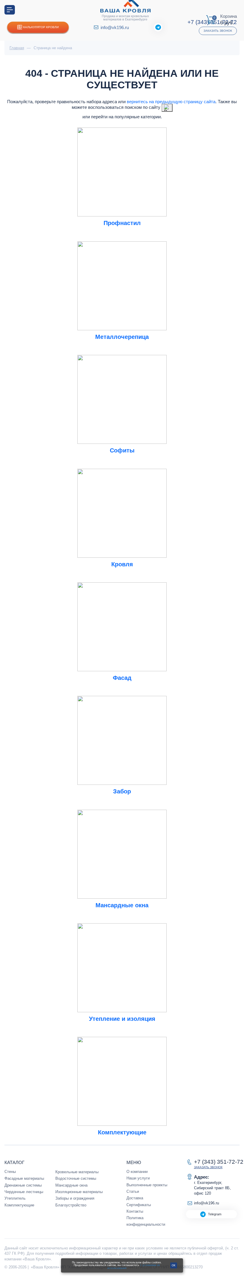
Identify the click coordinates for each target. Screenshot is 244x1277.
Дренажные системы (23, 1185)
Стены (10, 1171)
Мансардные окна (71, 1185)
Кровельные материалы (76, 1172)
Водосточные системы (75, 1178)
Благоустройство (70, 1205)
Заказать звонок (218, 30)
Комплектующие (19, 1205)
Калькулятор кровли (41, 27)
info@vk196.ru (115, 27)
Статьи (132, 1191)
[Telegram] (158, 27)
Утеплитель (15, 1198)
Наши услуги (138, 1178)
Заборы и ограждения (74, 1198)
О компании (137, 1171)
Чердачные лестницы (23, 1192)
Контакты (134, 1211)
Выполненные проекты (146, 1185)
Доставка (134, 1198)
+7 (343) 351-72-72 (218, 1162)
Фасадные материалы (24, 1178)
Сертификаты (138, 1205)
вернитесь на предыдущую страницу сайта (171, 101)
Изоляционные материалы (79, 1192)
